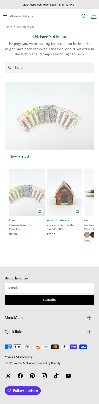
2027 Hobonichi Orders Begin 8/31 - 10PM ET (49, 4)
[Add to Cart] (77, 211)
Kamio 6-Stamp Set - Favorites (21, 227)
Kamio (13, 220)
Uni (86, 220)
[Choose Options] (40, 211)
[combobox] (49, 68)
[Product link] (27, 202)
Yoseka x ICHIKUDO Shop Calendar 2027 (61, 227)
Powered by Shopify (48, 363)
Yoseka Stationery (58, 220)
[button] (5, 16)
